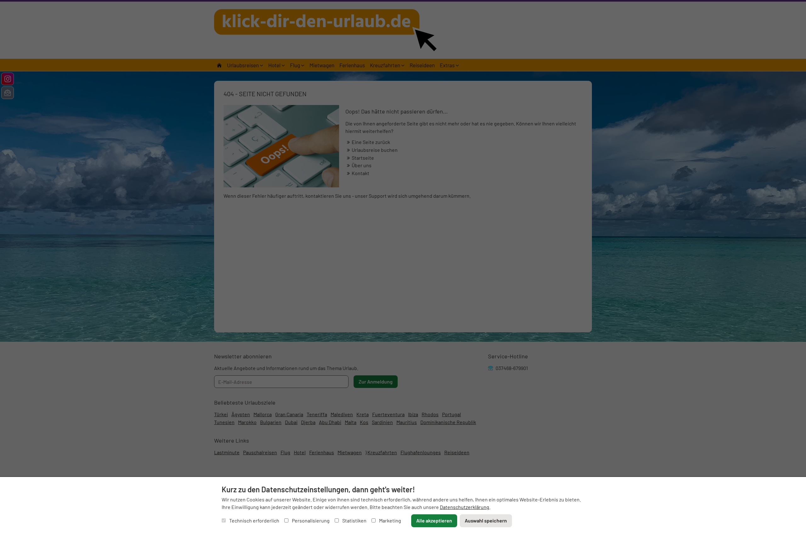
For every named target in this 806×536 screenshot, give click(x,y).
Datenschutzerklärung (464, 507)
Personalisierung (310, 520)
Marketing (389, 520)
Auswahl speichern (486, 520)
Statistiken (353, 520)
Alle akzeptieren (434, 520)
